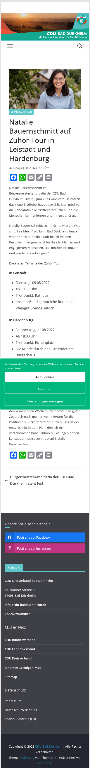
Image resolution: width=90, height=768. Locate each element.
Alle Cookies (45, 377)
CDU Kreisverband (18, 658)
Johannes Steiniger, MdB (23, 668)
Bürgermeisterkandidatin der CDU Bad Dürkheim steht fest (42, 480)
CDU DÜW (42, 168)
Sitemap (11, 677)
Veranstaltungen (21, 111)
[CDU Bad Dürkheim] (45, 15)
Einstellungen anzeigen (45, 401)
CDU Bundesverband (20, 640)
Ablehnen (45, 389)
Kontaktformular (17, 614)
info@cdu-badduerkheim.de (26, 605)
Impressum (13, 701)
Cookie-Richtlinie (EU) (20, 719)
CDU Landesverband (20, 649)
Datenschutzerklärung (21, 710)
